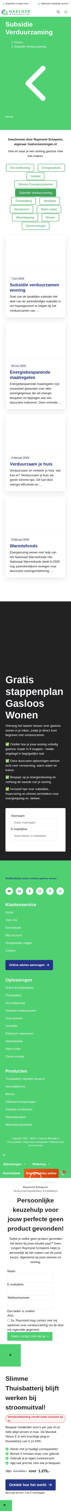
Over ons (11, 920)
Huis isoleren (14, 1018)
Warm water (49, 209)
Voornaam (18, 816)
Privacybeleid (14, 1142)
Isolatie (35, 176)
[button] (58, 12)
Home (18, 42)
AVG (10, 1315)
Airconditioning (20, 168)
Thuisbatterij (23, 201)
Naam (11, 1271)
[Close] (10, 1355)
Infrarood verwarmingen (20, 1101)
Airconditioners (15, 1086)
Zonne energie (14, 1056)
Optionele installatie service (54, 4)
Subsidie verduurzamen (20, 1010)
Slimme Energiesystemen (35, 184)
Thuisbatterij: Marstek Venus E (25, 1078)
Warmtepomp (25, 217)
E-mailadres (19, 829)
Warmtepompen (15, 1117)
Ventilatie (50, 201)
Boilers (10, 1094)
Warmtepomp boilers (18, 1124)
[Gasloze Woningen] (16, 12)
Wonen (50, 217)
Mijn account (13, 935)
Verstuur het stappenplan (32, 844)
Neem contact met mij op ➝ (30, 1336)
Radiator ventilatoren (18, 1109)
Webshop (39, 1164)
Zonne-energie (35, 226)
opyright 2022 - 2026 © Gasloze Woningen (35, 1138)
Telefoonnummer (18, 1297)
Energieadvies (51, 168)
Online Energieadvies (19, 987)
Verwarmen (21, 209)
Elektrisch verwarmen (19, 1033)
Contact (10, 950)
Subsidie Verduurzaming (35, 192)
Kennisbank (13, 927)
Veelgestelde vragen (18, 943)
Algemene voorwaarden (35, 1142)
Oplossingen (12, 1164)
